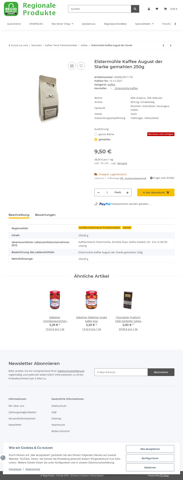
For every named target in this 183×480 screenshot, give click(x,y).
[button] (149, 9)
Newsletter (15, 424)
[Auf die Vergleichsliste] (72, 66)
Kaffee (111, 84)
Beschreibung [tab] (19, 215)
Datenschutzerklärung (71, 371)
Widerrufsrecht (60, 431)
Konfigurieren (150, 458)
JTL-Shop (164, 475)
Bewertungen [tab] (45, 215)
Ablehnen (150, 467)
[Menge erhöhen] (127, 192)
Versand (122, 163)
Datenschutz (32, 469)
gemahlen (105, 139)
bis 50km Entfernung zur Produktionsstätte (99, 227)
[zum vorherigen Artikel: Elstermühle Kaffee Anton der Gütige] (163, 45)
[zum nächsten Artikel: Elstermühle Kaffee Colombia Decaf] (170, 45)
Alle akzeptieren (150, 448)
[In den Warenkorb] (11, 57)
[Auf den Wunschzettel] (81, 66)
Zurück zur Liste (19, 45)
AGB (53, 412)
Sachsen (127, 227)
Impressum (15, 469)
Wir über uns (16, 406)
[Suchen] (135, 9)
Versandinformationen (22, 418)
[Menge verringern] (98, 192)
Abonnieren (161, 372)
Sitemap (56, 418)
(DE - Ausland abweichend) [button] (133, 178)
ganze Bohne (136, 134)
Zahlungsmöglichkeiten (22, 412)
